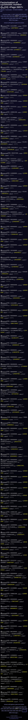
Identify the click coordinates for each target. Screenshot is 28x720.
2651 (25, 14)
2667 (20, 18)
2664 (11, 18)
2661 (2, 18)
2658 (20, 16)
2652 (2, 16)
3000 (10, 20)
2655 (10, 16)
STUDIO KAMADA (17, 9)
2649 (19, 14)
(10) (5, 26)
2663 (8, 18)
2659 (23, 16)
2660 (26, 16)
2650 (22, 14)
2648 (16, 14)
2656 (13, 16)
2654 (7, 16)
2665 (14, 18)
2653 (5, 16)
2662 (5, 18)
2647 (14, 14)
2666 (17, 18)
